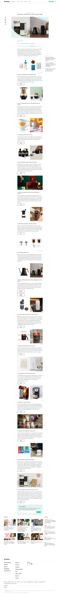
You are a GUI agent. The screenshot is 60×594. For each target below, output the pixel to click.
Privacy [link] (24, 581)
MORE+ (29, 1)
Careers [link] (18, 581)
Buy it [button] (21, 84)
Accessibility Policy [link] (30, 581)
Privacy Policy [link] (20, 592)
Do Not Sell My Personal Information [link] (10, 583)
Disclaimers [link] (36, 581)
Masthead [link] (9, 581)
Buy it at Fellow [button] (21, 291)
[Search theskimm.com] (55, 1)
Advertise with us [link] (42, 581)
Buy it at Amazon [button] (21, 295)
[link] (7, 1)
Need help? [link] (6, 585)
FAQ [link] (13, 581)
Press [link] (15, 581)
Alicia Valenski (32, 43)
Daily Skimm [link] (13, 1)
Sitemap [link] (5, 587)
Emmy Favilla (27, 43)
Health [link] (18, 1)
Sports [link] (22, 1)
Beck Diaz (22, 43)
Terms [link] (22, 581)
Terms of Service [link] (25, 592)
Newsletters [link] (7, 570)
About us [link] (5, 581)
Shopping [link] (25, 1)
